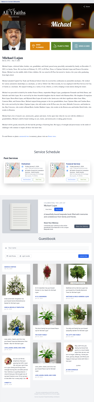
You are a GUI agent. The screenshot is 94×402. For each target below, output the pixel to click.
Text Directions (27, 179)
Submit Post (83, 256)
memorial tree (24, 136)
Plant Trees (38, 179)
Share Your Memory (82, 226)
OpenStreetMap (49, 397)
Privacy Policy (41, 394)
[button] (12, 168)
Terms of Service (52, 394)
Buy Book (58, 209)
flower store (52, 136)
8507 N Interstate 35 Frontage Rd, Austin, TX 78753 (34, 175)
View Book (48, 209)
